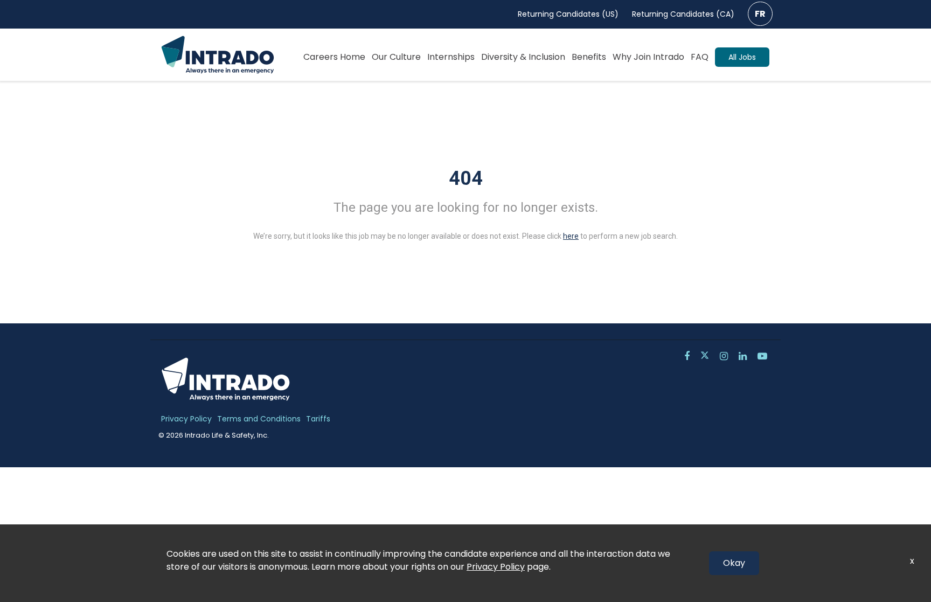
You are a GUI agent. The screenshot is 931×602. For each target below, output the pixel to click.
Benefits (589, 57)
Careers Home (334, 57)
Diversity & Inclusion (523, 57)
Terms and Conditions (259, 418)
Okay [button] (734, 563)
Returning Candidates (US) (568, 14)
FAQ (699, 57)
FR (760, 14)
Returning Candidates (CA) (683, 14)
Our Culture (396, 57)
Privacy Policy (186, 418)
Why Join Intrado (648, 57)
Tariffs (318, 418)
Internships (451, 57)
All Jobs (742, 57)
